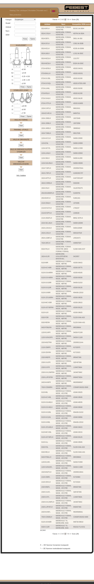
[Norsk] (53, 11)
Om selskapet (22, 10)
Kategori (9, 20)
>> (70, 19)
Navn (7, 31)
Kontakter (32, 10)
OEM (7, 35)
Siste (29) (75, 19)
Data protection (15, 15)
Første (55, 19)
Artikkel (8, 27)
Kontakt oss (41, 10)
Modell (8, 23)
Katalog (12, 10)
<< (59, 19)
